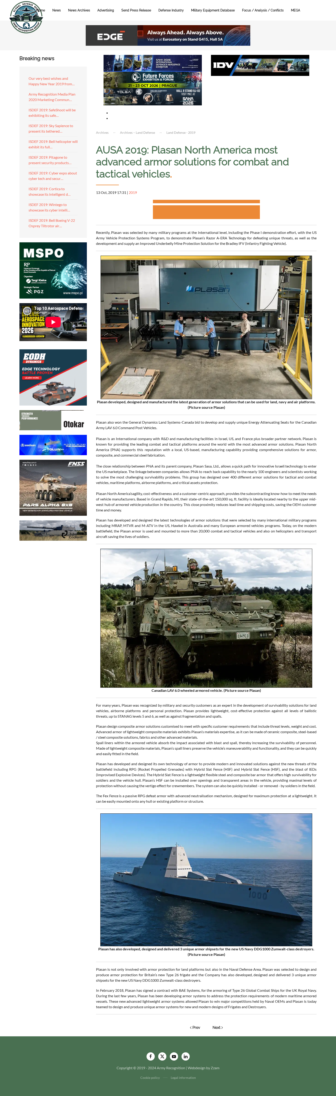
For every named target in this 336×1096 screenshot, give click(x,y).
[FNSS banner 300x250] (53, 487)
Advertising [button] (105, 10)
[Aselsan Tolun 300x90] (53, 444)
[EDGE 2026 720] (168, 35)
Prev (196, 1027)
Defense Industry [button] (171, 10)
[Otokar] (53, 419)
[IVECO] (260, 65)
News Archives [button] (79, 10)
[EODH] (53, 377)
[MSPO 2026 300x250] (53, 270)
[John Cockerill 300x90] (53, 530)
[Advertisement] (206, 202)
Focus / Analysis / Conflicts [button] (263, 10)
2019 (133, 192)
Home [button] (40, 10)
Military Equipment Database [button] (213, 10)
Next (216, 1027)
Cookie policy (150, 1078)
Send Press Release (136, 10)
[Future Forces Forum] (153, 79)
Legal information (183, 1078)
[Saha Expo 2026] (153, 63)
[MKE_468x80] (153, 96)
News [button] (56, 10)
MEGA (295, 10)
